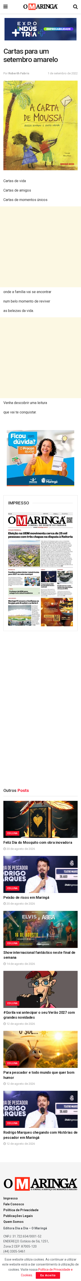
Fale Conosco (13, 1204)
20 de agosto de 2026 (20, 848)
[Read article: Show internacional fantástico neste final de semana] (40, 929)
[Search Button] (75, 6)
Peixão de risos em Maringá (26, 897)
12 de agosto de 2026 (20, 1023)
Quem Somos (13, 1222)
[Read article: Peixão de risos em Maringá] (40, 874)
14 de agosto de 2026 (20, 963)
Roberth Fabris (18, 73)
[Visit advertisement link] (40, 29)
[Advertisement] (40, 246)
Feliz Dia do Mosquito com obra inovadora (37, 842)
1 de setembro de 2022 (63, 73)
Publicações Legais (18, 1216)
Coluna (12, 833)
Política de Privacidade (20, 1210)
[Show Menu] (5, 6)
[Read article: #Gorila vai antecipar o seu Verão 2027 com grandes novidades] (40, 989)
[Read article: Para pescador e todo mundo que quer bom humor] (40, 1049)
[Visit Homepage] (40, 7)
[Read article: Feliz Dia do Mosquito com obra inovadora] (40, 819)
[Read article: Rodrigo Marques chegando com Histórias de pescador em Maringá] (40, 1109)
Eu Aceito (48, 1275)
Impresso (10, 1198)
